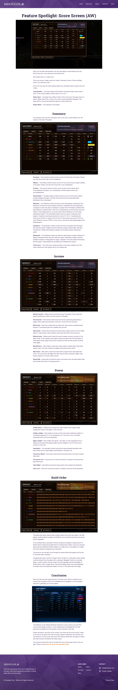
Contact (105, 4)
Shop (112, 4)
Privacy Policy (110, 680)
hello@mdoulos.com (108, 668)
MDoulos (18, 680)
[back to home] (14, 4)
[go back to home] (11, 664)
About (97, 4)
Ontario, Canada (106, 671)
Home (81, 4)
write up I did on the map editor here (57, 644)
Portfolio (89, 4)
